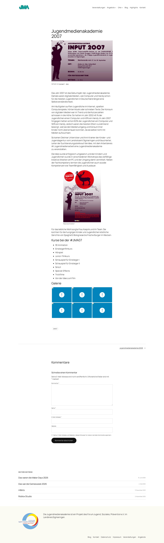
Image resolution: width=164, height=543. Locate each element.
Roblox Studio (25, 496)
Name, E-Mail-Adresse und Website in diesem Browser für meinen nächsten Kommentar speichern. (82, 435)
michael (61, 84)
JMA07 (55, 329)
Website (53, 426)
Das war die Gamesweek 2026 (32, 484)
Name (53, 408)
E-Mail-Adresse (56, 417)
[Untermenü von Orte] (122, 7)
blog (67, 84)
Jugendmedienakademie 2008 (131, 348)
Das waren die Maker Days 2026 (33, 478)
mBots (21, 490)
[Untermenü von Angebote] (115, 7)
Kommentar (55, 383)
